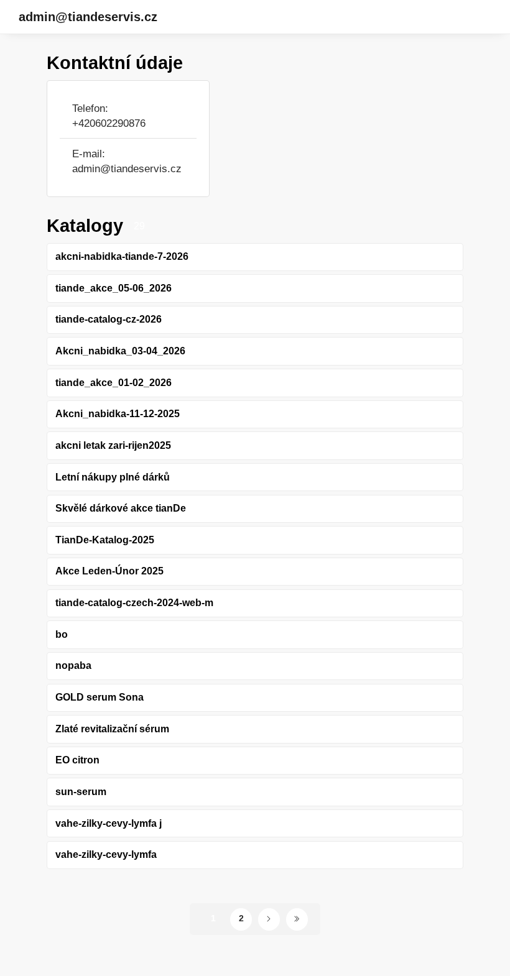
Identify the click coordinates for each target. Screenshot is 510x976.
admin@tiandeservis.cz (88, 17)
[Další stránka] (269, 919)
